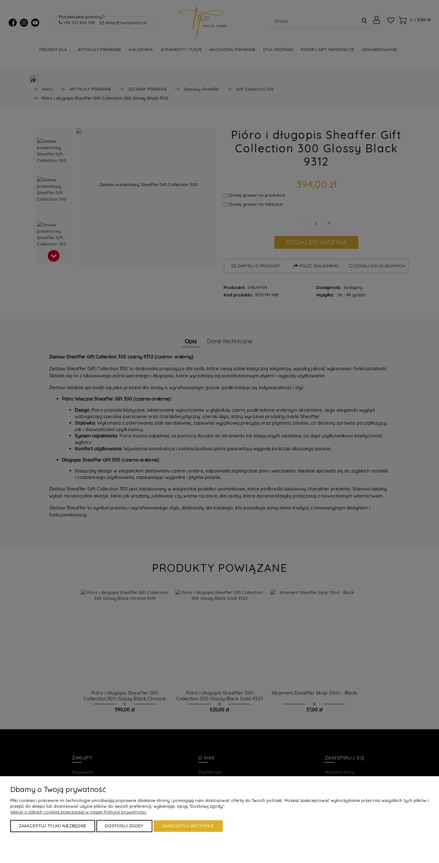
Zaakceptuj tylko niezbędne (52, 826)
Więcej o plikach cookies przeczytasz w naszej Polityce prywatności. (78, 811)
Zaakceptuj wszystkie (188, 826)
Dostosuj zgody (124, 826)
